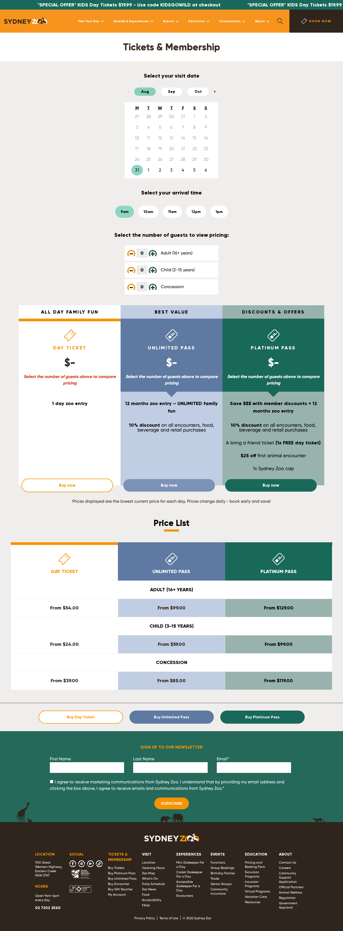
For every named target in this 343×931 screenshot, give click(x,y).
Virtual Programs (257, 891)
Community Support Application (288, 877)
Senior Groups (221, 884)
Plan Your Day (88, 21)
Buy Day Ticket (81, 717)
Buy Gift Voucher (120, 889)
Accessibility (151, 900)
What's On (150, 878)
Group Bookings (222, 868)
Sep (171, 91)
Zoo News (149, 889)
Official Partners (291, 887)
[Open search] (280, 21)
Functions (218, 862)
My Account (117, 894)
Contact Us (287, 862)
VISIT (146, 854)
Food (146, 894)
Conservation (230, 21)
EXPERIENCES (188, 854)
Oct (198, 91)
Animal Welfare (290, 892)
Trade (215, 878)
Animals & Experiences (131, 21)
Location (148, 862)
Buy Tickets (116, 868)
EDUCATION (256, 854)
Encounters (184, 896)
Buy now (67, 485)
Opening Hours (153, 868)
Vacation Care (256, 897)
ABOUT (285, 854)
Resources (252, 902)
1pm (219, 211)
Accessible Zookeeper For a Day (188, 886)
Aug (145, 91)
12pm (196, 211)
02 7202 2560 (48, 908)
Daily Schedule (153, 884)
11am (172, 211)
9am (125, 211)
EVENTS (218, 854)
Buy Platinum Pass (262, 717)
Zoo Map (148, 873)
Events (168, 21)
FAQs (146, 905)
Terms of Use (168, 918)
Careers (285, 868)
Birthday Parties (223, 873)
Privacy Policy (144, 918)
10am (148, 211)
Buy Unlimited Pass (171, 717)
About (260, 21)
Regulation (287, 898)
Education (196, 21)
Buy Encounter (118, 884)
